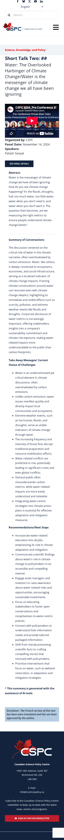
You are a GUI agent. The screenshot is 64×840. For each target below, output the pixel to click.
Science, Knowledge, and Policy (25, 50)
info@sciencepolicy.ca (32, 792)
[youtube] (35, 1)
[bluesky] (23, 1)
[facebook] (17, 1)
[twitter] (29, 1)
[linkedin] (41, 1)
